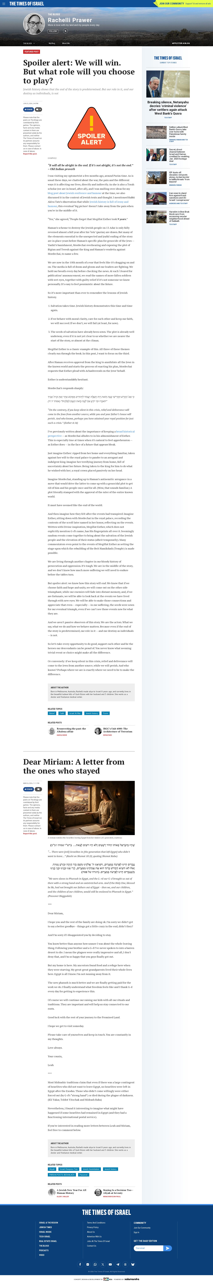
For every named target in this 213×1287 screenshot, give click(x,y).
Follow (53, 31)
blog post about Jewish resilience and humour (74, 193)
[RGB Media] (108, 1279)
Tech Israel (44, 1236)
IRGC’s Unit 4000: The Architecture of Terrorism (117, 730)
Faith (62, 713)
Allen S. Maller (63, 1196)
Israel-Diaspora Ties (69, 1169)
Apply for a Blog (181, 43)
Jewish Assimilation (91, 1169)
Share (30, 110)
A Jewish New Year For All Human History (71, 1191)
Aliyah (52, 1169)
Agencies (172, 203)
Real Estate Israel (48, 1241)
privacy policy (93, 1227)
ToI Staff (168, 117)
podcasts (44, 1250)
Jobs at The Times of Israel (98, 1241)
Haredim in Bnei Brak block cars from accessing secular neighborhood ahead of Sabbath (179, 216)
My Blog (52, 43)
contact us (91, 1246)
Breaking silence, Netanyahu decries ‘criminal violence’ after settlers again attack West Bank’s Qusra (168, 107)
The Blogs (54, 14)
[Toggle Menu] (3, 3)
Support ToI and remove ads (198, 3)
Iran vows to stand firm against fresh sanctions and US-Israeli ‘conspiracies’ (179, 196)
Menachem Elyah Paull (112, 1196)
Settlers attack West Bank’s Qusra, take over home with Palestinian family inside (178, 132)
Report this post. (30, 154)
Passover (84, 1174)
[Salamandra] (132, 1279)
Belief (52, 713)
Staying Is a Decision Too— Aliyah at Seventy (118, 1191)
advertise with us (94, 1236)
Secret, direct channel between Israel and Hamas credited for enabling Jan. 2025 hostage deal (179, 155)
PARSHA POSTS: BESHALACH (61, 1174)
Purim (105, 713)
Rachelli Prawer (70, 20)
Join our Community (171, 3)
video (41, 1255)
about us (91, 1232)
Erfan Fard (107, 735)
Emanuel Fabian (175, 140)
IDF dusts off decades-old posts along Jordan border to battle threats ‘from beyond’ (179, 177)
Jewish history (92, 713)
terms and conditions (96, 1223)
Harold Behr (62, 735)
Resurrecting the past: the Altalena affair (71, 730)
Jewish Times (45, 1227)
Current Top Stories (168, 63)
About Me (66, 43)
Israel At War (75, 713)
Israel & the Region (48, 1223)
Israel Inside (45, 1232)
